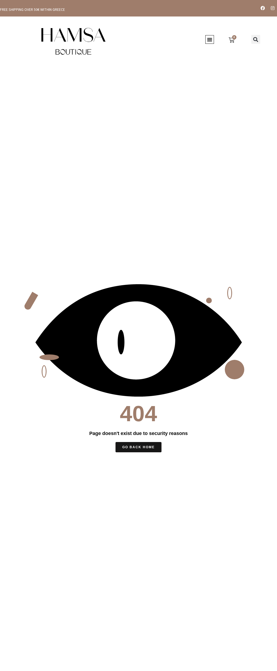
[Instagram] (272, 8)
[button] (209, 39)
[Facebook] (262, 8)
